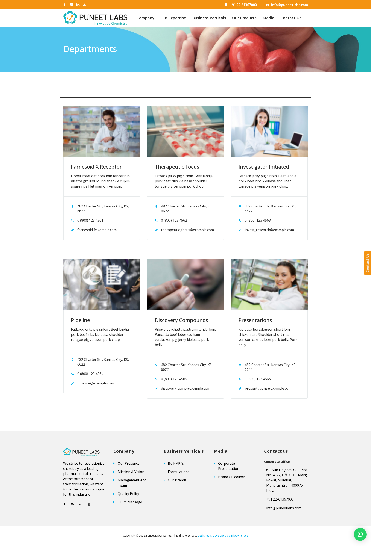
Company (145, 17)
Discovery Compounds (181, 320)
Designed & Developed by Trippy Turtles (223, 535)
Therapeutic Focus (177, 166)
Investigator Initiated (264, 166)
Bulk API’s (176, 463)
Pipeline (80, 320)
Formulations (178, 471)
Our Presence (129, 463)
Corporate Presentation (228, 466)
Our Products (244, 17)
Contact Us (290, 17)
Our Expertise (173, 17)
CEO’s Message (130, 502)
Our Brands (177, 480)
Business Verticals (209, 17)
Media (268, 17)
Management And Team (132, 483)
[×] (360, 534)
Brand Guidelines (232, 477)
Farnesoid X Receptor (96, 166)
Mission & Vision (131, 471)
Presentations (255, 320)
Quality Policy (128, 493)
